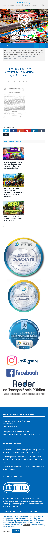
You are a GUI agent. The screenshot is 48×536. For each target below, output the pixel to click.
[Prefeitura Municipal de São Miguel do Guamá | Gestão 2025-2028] (24, 26)
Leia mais (26, 525)
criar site (16, 498)
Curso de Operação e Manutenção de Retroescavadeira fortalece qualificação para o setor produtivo (24, 5)
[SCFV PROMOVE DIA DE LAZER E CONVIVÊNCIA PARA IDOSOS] (13, 208)
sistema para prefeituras (30, 498)
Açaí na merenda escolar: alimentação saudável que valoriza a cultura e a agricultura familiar (13, 165)
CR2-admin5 (9, 81)
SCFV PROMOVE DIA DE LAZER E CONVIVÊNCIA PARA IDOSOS (13, 219)
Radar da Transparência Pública (28, 511)
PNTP (12, 511)
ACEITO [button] (16, 531)
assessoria (18, 501)
